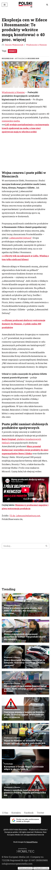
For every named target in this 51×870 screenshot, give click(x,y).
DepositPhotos (31, 842)
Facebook (29, 812)
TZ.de (12, 515)
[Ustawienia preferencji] (48, 652)
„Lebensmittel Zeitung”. (20, 237)
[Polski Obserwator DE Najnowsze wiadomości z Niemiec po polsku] (25, 5)
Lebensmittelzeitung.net (28, 515)
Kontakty (16, 812)
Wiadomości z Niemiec (36, 45)
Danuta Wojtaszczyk (14, 45)
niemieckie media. (11, 120)
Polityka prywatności (25, 868)
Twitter (40, 812)
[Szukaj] (47, 5)
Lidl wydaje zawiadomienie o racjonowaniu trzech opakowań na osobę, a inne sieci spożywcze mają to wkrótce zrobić (25, 128)
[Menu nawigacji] (4, 5)
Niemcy (12, 51)
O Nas (5, 812)
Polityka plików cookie (41, 868)
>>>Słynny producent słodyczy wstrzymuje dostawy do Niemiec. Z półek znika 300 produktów (23, 324)
